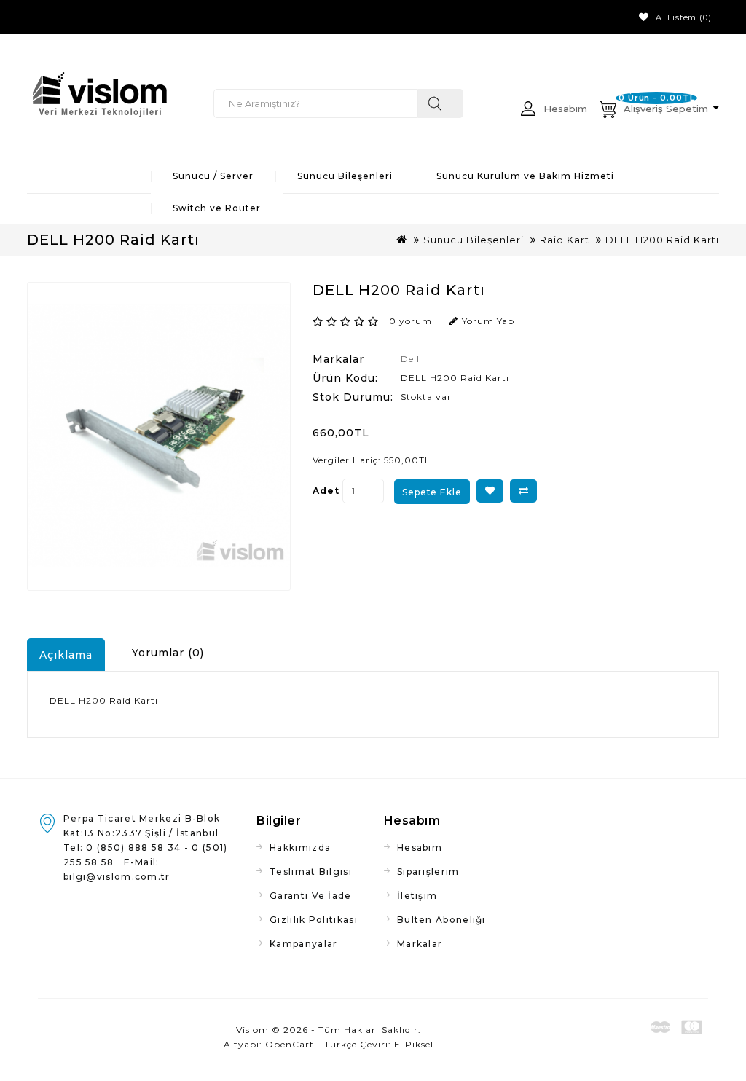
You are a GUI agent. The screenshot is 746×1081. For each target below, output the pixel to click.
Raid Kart (564, 239)
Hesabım (419, 847)
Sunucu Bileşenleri (345, 175)
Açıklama (66, 654)
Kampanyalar (303, 943)
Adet (326, 490)
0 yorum (410, 320)
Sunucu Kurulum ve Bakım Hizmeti (525, 175)
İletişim (417, 895)
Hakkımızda (300, 847)
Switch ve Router (217, 208)
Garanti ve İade (311, 895)
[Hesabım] (530, 116)
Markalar (419, 943)
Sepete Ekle (432, 492)
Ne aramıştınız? (441, 103)
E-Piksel (413, 1044)
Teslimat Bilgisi (311, 871)
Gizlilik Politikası (314, 919)
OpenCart (289, 1044)
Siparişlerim (428, 871)
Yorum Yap (488, 320)
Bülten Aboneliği (441, 919)
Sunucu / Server (213, 175)
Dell (410, 358)
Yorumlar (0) (168, 652)
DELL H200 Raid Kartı (662, 239)
